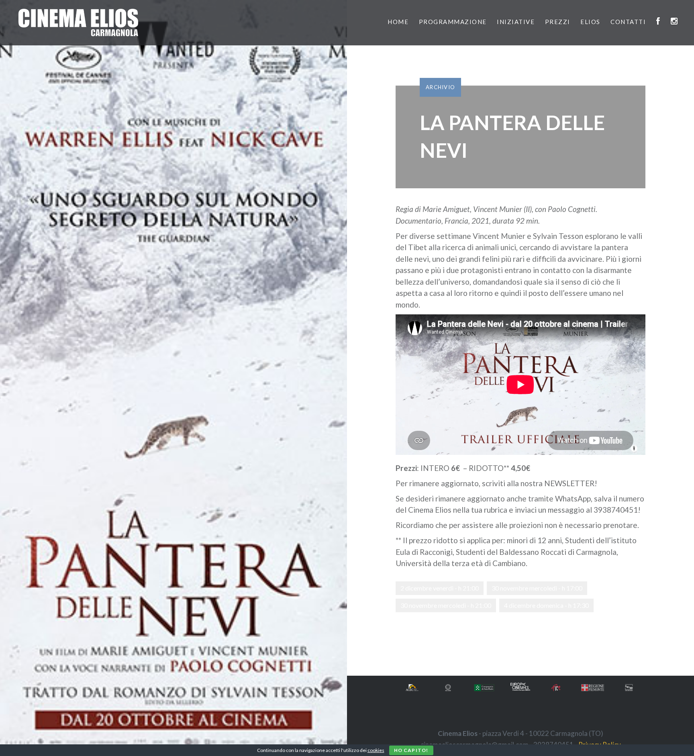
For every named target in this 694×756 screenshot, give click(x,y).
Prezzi (557, 21)
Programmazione (453, 21)
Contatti (628, 21)
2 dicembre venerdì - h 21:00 (439, 588)
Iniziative (516, 21)
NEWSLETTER (569, 483)
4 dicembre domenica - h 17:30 (546, 605)
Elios (590, 21)
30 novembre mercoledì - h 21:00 (445, 605)
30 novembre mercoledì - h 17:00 (537, 588)
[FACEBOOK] (658, 21)
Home (398, 21)
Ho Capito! (411, 750)
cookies (375, 750)
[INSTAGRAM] (674, 21)
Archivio (440, 87)
